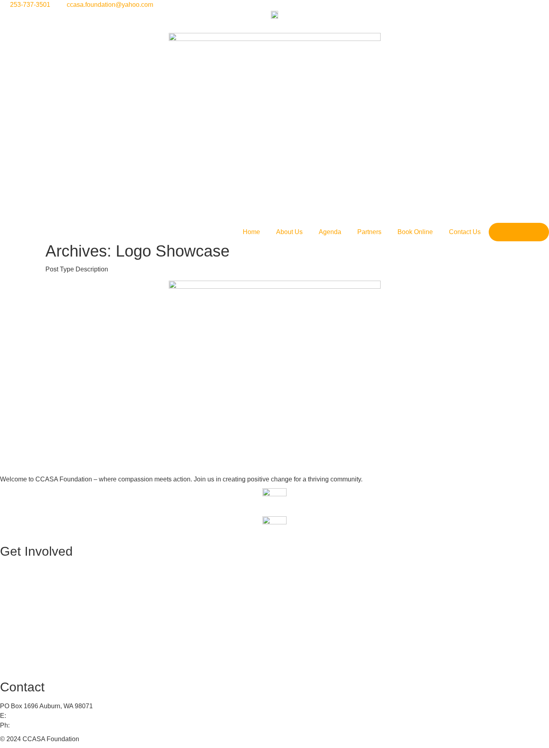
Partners (369, 231)
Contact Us (465, 231)
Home (251, 231)
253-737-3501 (31, 725)
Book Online (415, 231)
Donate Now (519, 231)
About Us (289, 231)
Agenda (330, 231)
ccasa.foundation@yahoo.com (51, 715)
